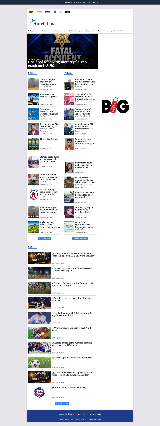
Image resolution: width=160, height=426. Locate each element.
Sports (44, 31)
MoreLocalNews (44, 238)
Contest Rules (97, 419)
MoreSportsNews (62, 403)
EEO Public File (88, 419)
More (100, 31)
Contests (89, 31)
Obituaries (72, 31)
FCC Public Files (68, 419)
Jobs (81, 31)
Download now (92, 2)
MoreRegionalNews (80, 238)
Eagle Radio (96, 414)
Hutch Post (32, 31)
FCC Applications (78, 419)
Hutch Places (58, 31)
